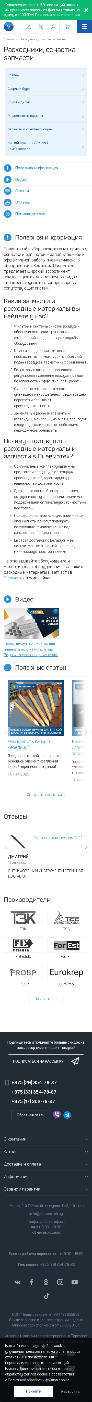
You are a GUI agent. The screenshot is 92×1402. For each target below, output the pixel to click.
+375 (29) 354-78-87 (34, 1082)
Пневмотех (14, 577)
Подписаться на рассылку (38, 1061)
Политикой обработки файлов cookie (39, 1380)
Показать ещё (45, 999)
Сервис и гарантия (22, 1189)
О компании (15, 1139)
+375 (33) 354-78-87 (34, 1092)
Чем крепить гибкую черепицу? (29, 744)
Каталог (11, 1151)
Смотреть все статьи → (46, 795)
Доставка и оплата (22, 1164)
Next (86, 731)
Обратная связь (30, 1115)
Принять (33, 1391)
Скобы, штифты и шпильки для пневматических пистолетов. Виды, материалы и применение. (31, 649)
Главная (9, 39)
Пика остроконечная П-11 (57, 837)
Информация (16, 1176)
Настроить (70, 1392)
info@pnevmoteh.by (46, 1214)
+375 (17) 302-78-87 (33, 1101)
